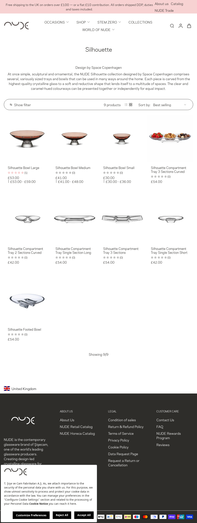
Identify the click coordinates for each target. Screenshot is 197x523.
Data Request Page (123, 453)
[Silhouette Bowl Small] (122, 138)
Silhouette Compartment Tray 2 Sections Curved (25, 250)
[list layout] (126, 104)
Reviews (162, 444)
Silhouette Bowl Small (118, 167)
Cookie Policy (118, 447)
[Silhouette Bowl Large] (27, 138)
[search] (172, 25)
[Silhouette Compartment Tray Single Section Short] (170, 219)
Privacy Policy (118, 440)
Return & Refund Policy (126, 426)
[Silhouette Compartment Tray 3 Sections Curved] (170, 138)
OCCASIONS (54, 21)
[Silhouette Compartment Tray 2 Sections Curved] (27, 219)
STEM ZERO (107, 21)
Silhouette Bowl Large (23, 167)
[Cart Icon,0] (189, 25)
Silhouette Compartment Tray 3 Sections (121, 250)
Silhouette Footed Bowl (24, 329)
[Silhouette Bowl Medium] (75, 138)
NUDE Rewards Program (168, 435)
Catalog (177, 3)
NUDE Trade (164, 10)
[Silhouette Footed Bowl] (27, 300)
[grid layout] (130, 104)
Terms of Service (121, 433)
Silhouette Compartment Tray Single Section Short (169, 250)
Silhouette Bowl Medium (72, 167)
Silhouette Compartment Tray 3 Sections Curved (168, 169)
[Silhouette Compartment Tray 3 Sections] (122, 219)
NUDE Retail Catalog (76, 426)
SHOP (81, 21)
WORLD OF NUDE (96, 29)
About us (162, 3)
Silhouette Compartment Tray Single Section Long (73, 250)
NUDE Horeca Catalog (77, 433)
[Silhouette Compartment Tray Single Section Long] (75, 219)
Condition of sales (122, 419)
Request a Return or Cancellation (123, 462)
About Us (67, 419)
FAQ (159, 426)
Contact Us (165, 419)
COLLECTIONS (140, 21)
